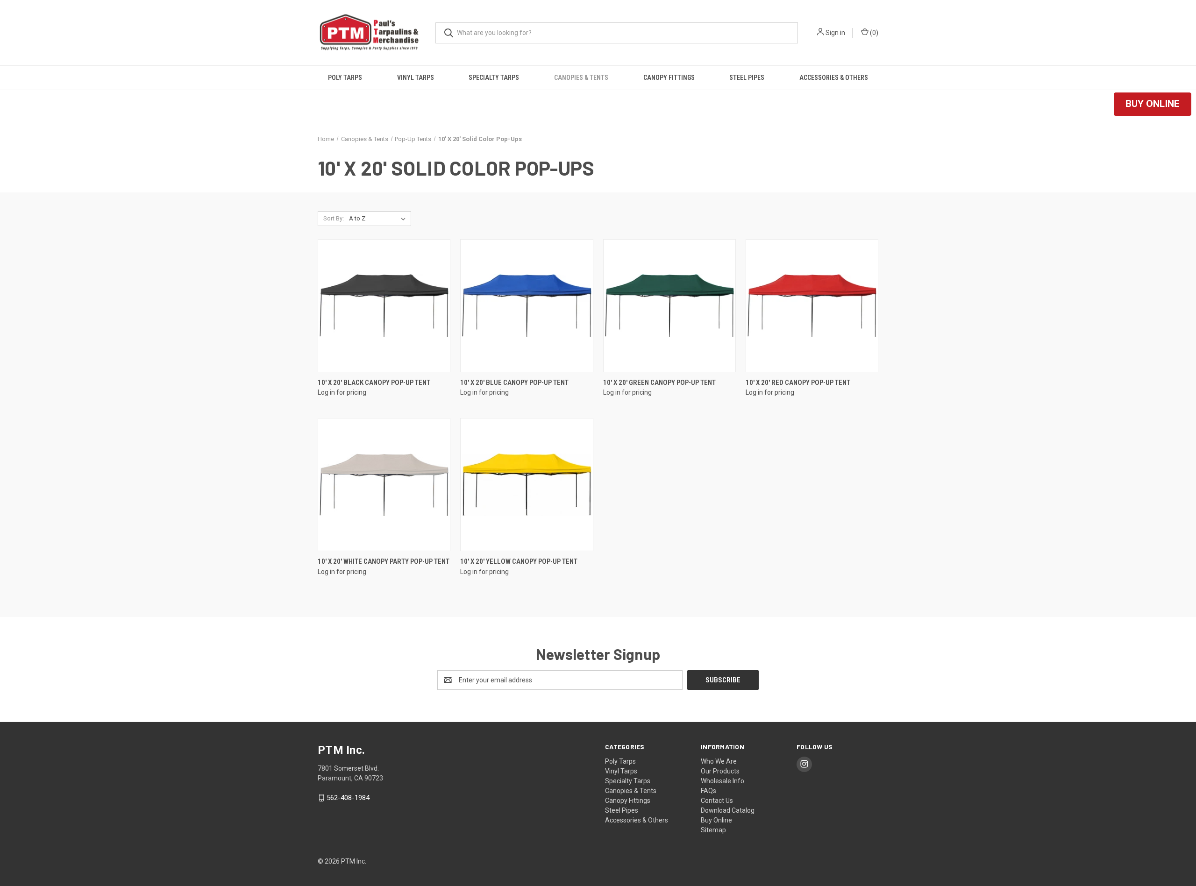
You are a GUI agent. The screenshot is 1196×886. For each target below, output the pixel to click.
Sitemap (713, 830)
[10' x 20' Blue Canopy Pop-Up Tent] (526, 305)
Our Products (720, 771)
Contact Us (717, 800)
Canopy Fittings (669, 77)
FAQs (708, 790)
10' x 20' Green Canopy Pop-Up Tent (659, 382)
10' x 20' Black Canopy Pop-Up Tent (374, 382)
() (873, 32)
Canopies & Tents (581, 77)
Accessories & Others (833, 77)
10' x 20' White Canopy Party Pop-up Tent (383, 561)
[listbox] (379, 219)
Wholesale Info (722, 781)
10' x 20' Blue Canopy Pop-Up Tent (514, 382)
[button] (1152, 104)
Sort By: (333, 218)
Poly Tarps (345, 77)
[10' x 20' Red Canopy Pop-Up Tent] (812, 305)
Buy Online (716, 820)
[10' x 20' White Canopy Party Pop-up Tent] (384, 484)
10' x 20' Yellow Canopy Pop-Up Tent (518, 561)
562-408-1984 (348, 798)
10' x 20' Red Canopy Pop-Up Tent (798, 382)
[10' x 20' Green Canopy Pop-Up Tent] (669, 305)
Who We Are (719, 761)
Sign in (835, 32)
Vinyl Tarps (415, 77)
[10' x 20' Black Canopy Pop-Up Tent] (384, 305)
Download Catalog (728, 810)
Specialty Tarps (494, 77)
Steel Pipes (746, 77)
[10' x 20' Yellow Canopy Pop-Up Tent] (526, 484)
